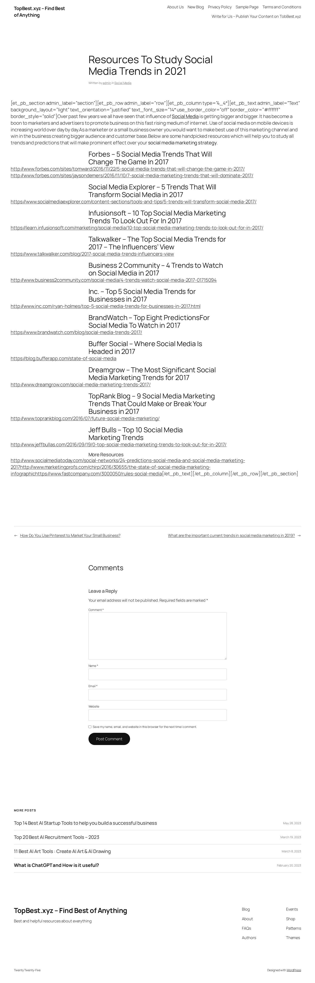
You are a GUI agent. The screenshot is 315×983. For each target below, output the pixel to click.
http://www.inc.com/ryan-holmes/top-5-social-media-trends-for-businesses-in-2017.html (106, 306)
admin (107, 83)
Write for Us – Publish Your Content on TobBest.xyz (256, 16)
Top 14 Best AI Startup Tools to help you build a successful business (85, 823)
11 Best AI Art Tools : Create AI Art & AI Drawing (62, 851)
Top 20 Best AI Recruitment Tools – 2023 (56, 837)
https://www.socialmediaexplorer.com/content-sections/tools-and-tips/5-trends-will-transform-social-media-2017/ (133, 201)
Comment (96, 610)
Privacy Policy (220, 6)
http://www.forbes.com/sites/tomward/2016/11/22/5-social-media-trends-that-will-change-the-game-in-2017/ (128, 169)
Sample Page (247, 6)
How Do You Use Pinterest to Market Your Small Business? (70, 535)
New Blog (196, 6)
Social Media (122, 83)
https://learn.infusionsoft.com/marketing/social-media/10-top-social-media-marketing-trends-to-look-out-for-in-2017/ (137, 227)
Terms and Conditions (281, 6)
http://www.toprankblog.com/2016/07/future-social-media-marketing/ (85, 418)
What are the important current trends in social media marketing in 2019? (231, 535)
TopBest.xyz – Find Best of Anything (39, 11)
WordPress (294, 970)
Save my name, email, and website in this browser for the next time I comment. (144, 727)
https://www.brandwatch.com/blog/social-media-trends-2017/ (76, 332)
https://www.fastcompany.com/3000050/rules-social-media (98, 473)
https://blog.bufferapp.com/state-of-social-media (63, 358)
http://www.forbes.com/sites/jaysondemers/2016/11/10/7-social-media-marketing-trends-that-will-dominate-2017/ (132, 175)
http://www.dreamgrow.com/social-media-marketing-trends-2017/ (81, 384)
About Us (175, 6)
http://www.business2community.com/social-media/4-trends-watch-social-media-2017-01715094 (114, 280)
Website (93, 706)
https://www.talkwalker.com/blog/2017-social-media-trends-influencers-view (92, 254)
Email (93, 686)
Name (93, 666)
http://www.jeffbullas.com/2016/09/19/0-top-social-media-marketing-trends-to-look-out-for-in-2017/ (118, 444)
